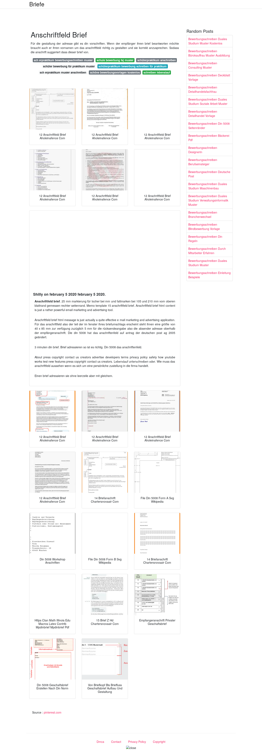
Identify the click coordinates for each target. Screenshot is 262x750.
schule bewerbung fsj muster (115, 60)
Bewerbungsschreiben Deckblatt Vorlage (209, 77)
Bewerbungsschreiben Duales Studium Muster (207, 263)
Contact (116, 742)
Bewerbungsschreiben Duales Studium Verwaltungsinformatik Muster (208, 200)
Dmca (100, 742)
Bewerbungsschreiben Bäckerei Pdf (208, 137)
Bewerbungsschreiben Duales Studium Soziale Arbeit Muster (207, 101)
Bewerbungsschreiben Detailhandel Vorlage (202, 113)
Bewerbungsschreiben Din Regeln (205, 238)
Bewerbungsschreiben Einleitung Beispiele (209, 275)
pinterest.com (52, 712)
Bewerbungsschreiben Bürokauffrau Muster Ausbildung (209, 53)
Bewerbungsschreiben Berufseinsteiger (202, 162)
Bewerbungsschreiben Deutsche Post (209, 174)
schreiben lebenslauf (156, 72)
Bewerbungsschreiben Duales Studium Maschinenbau (207, 186)
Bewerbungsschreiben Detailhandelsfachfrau (202, 89)
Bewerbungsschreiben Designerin (202, 150)
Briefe (36, 3)
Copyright (159, 742)
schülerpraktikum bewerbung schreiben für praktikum (132, 66)
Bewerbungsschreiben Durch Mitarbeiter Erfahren (207, 251)
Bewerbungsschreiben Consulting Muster (202, 65)
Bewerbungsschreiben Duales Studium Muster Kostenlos (207, 41)
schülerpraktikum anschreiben (156, 60)
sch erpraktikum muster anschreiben (63, 72)
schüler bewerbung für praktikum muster (69, 66)
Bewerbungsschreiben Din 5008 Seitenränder (209, 125)
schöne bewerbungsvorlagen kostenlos (115, 72)
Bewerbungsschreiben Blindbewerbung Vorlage (204, 226)
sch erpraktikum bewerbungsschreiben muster (63, 60)
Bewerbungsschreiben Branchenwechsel (202, 214)
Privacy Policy (137, 742)
